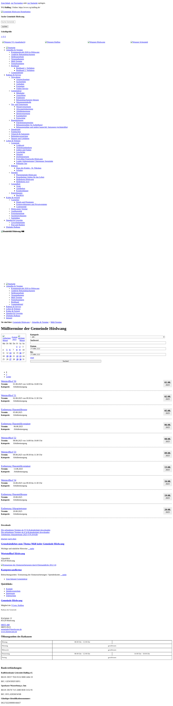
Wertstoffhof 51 (8, 395)
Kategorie (34, 335)
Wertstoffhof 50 (8, 381)
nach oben (12, 539)
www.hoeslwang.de (9, 632)
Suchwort (34, 340)
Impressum (10, 593)
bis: (31, 352)
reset (32, 358)
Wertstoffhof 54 (8, 480)
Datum (33, 346)
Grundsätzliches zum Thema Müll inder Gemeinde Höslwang (32, 543)
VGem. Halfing (17, 605)
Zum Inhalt (5, 3)
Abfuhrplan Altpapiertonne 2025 (19, 535)
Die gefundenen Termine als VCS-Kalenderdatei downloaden (25, 530)
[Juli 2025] (7, 340)
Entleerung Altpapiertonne (14, 508)
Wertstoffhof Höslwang (13, 553)
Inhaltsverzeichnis (13, 591)
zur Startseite (32, 3)
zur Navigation (17, 3)
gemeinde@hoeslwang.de (11, 629)
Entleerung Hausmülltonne (14, 409)
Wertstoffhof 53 (8, 452)
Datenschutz (11, 596)
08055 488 (5, 625)
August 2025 (14, 338)
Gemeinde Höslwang (11, 600)
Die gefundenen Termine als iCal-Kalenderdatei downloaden (25, 532)
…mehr (31, 549)
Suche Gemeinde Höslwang (12, 17)
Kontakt (9, 589)
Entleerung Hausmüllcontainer (16, 423)
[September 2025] (21, 340)
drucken (4, 539)
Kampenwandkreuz (11, 569)
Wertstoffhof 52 (8, 437)
